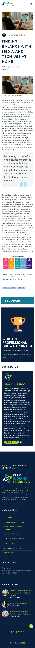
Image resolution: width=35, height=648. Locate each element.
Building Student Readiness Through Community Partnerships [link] (20, 613)
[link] (31, 626)
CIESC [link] (23, 643)
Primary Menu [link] (31, 4)
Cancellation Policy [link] (13, 548)
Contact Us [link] (9, 543)
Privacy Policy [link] (10, 553)
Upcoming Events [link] (11, 517)
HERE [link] (25, 200)
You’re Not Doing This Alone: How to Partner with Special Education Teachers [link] (21, 593)
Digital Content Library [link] (14, 522)
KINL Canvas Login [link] (11, 534)
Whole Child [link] (21, 287)
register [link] (15, 350)
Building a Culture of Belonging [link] (20, 603)
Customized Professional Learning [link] (15, 528)
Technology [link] (13, 287)
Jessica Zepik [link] (14, 384)
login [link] (9, 350)
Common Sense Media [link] (16, 119)
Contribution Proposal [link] (14, 539)
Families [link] (6, 287)
